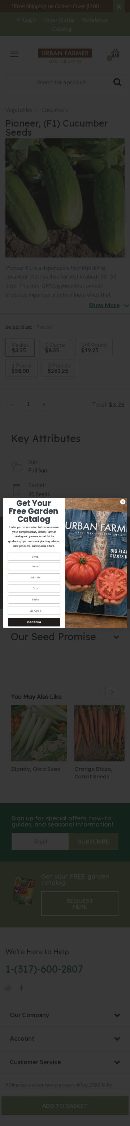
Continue (34, 622)
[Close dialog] (122, 502)
